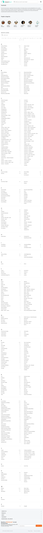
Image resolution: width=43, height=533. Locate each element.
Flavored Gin (3, 198)
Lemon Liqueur (3, 273)
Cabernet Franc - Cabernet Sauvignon (7, 157)
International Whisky (27, 244)
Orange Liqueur (3, 332)
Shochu (25, 422)
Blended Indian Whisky (28, 72)
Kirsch (25, 263)
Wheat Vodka (26, 488)
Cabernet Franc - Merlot (5, 133)
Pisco (2, 351)
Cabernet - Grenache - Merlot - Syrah (7, 162)
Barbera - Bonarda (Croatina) (28, 75)
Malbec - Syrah (26, 296)
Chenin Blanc (3, 121)
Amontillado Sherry (4, 64)
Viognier (2, 475)
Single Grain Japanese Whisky (6, 428)
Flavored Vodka (3, 189)
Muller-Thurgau (26, 293)
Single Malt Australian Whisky (6, 420)
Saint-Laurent (26, 434)
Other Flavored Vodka (4, 331)
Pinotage (2, 368)
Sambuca (25, 405)
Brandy (2, 73)
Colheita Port (3, 154)
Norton (25, 324)
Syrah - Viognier (26, 404)
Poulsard (25, 357)
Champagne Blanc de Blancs (5, 118)
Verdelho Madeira (27, 477)
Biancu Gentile (26, 87)
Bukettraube (26, 93)
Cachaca (2, 159)
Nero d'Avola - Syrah (27, 323)
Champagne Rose (4, 112)
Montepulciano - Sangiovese (5, 305)
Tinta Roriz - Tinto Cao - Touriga (29, 453)
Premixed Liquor (3, 354)
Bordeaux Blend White (4, 90)
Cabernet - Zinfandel (27, 130)
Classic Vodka (3, 107)
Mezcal (2, 281)
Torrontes (2, 459)
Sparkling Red (26, 419)
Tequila (2, 450)
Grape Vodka (26, 217)
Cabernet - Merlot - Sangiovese (6, 130)
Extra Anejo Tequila (4, 181)
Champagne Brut (4, 109)
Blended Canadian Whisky (5, 81)
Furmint (25, 203)
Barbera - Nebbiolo (27, 76)
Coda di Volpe (26, 162)
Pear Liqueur (26, 360)
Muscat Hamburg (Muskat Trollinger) (30, 310)
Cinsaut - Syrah (26, 157)
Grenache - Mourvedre (4, 225)
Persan (25, 363)
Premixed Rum (26, 359)
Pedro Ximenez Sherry (4, 357)
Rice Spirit (2, 391)
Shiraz (2, 422)
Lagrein (25, 273)
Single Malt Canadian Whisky (28, 408)
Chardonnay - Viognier (27, 122)
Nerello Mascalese (4, 323)
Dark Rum (2, 173)
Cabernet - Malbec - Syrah (28, 112)
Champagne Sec (26, 121)
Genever (25, 211)
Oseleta (25, 335)
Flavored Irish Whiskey (27, 201)
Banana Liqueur (26, 85)
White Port (26, 492)
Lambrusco (26, 271)
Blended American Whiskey (5, 85)
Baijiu (2, 87)
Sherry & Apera (3, 423)
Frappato (25, 198)
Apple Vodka (26, 61)
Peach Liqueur (26, 343)
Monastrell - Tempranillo (28, 304)
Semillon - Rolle (26, 428)
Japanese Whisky (4, 254)
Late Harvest (26, 270)
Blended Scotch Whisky (5, 76)
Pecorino (25, 348)
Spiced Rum (3, 431)
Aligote (25, 50)
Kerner (2, 263)
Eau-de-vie (26, 181)
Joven (2, 255)
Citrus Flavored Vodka (4, 128)
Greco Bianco (3, 228)
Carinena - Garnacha (4, 142)
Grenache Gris (26, 229)
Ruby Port (25, 380)
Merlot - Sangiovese (4, 290)
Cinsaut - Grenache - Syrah (28, 156)
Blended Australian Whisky (5, 93)
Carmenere (26, 100)
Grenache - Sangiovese (28, 225)
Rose (2, 383)
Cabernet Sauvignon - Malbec (6, 153)
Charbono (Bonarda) (27, 109)
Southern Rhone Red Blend (5, 414)
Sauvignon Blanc (3, 411)
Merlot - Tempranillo (27, 302)
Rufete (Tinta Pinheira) (28, 394)
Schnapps (25, 414)
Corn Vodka (26, 101)
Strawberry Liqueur (27, 426)
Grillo (25, 220)
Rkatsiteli (25, 389)
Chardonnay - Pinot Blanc (28, 148)
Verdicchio (25, 472)
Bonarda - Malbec (27, 90)
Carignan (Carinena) (4, 148)
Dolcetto (25, 173)
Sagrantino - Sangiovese (28, 432)
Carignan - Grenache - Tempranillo (29, 116)
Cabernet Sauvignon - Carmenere (29, 115)
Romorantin (26, 391)
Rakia (2, 394)
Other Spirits (26, 331)
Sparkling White (3, 419)
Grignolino (25, 214)
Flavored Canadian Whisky (28, 189)
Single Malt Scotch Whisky (5, 402)
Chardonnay (3, 101)
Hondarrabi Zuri (26, 236)
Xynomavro (3, 499)
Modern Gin (3, 284)
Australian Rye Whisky (4, 62)
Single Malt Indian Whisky (5, 426)
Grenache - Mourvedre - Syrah (6, 217)
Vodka (2, 472)
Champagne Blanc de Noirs (5, 150)
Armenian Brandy (4, 50)
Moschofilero (26, 307)
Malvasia (25, 281)
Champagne (3, 104)
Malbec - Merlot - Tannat (5, 310)
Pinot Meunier (26, 368)
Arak (25, 47)
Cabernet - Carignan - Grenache (6, 160)
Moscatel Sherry (26, 305)
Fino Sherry (26, 195)
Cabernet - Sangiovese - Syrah (29, 113)
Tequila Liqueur (3, 454)
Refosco (25, 379)
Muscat (2, 296)
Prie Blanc (25, 369)
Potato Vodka (3, 363)
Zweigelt (25, 506)
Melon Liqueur (26, 301)
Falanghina (25, 194)
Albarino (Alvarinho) (4, 56)
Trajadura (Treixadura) (27, 456)
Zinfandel (2, 506)
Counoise (25, 165)
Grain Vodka (3, 220)
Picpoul (25, 354)
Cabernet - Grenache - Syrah (28, 125)
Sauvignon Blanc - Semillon (5, 437)
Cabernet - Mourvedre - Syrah (29, 104)
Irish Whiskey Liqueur (27, 247)
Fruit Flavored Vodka (4, 194)
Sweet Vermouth (27, 416)
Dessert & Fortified (4, 171)
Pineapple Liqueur (27, 366)
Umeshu (2, 465)
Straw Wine (3, 440)
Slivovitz (25, 402)
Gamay (2, 214)
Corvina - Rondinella (27, 131)
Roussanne (26, 383)
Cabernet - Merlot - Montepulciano (29, 127)
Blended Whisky (3, 79)
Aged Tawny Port (4, 53)
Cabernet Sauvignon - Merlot (6, 115)
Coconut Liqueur (27, 160)
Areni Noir (25, 62)
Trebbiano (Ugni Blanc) (27, 450)
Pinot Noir (2, 342)
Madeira (2, 292)
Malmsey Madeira (4, 307)
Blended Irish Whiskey (4, 82)
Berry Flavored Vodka (4, 88)
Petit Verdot (3, 366)
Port (2, 343)
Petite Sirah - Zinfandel (5, 360)
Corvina (25, 103)
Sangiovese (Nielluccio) (5, 410)
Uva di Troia (26, 465)
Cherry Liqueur (26, 124)
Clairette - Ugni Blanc (27, 159)
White (2, 489)
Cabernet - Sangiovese (5, 131)
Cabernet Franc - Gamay (28, 139)
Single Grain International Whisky (29, 431)
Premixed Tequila (4, 362)
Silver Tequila (3, 405)
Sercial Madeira (26, 429)
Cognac (2, 103)
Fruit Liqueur (3, 191)
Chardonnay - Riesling (27, 150)
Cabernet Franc (3, 113)
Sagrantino (26, 407)
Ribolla (25, 377)
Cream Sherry (3, 156)
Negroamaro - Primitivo (28, 321)
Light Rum (2, 271)
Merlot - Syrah (26, 292)
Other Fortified (3, 335)
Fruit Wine (25, 197)
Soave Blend (26, 425)
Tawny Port (3, 456)
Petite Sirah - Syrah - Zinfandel (29, 365)
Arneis (2, 59)
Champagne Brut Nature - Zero (6, 139)
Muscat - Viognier (27, 308)
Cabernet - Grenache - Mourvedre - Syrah (31, 133)
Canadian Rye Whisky (4, 147)
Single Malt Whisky (4, 407)
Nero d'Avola (3, 321)
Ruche (25, 388)
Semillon (25, 420)
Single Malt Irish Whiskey (5, 416)
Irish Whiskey (3, 244)
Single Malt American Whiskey (6, 417)
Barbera (2, 84)
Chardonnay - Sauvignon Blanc (29, 151)
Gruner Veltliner (3, 223)
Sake (25, 401)
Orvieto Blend (26, 334)
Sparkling (2, 404)
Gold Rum (2, 211)
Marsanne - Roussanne (5, 304)
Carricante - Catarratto (28, 119)
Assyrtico (25, 64)
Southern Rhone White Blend (6, 429)
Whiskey (2, 488)
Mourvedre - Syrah (27, 286)
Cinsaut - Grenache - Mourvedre (29, 154)
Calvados (2, 124)
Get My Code (38, 525)
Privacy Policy (30, 530)
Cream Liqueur (3, 119)
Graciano (25, 223)
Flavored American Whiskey (5, 195)
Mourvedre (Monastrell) (5, 295)
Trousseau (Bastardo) (27, 457)
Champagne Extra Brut (4, 136)
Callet (25, 142)
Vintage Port (3, 477)
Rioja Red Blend (3, 388)
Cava (2, 125)
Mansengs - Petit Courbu (28, 298)
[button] (21, 2)
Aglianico (2, 58)
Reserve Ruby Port (27, 382)
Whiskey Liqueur (26, 491)
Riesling (2, 385)
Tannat (2, 457)
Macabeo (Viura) (3, 308)
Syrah (2, 413)
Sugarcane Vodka (27, 440)
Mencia (2, 298)
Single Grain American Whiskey (29, 423)
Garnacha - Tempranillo (28, 222)
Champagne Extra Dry (27, 145)
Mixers (2, 299)
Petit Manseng (26, 345)
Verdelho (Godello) (27, 478)
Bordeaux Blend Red (4, 75)
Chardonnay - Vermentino (28, 153)
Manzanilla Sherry (27, 283)
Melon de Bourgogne (4, 302)
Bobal (25, 84)
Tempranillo (3, 453)
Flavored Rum (3, 197)
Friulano (25, 192)
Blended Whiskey (27, 88)
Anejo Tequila (3, 47)
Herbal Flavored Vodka (27, 237)
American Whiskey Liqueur (5, 61)
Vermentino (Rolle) (4, 480)
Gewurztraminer (3, 222)
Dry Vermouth (26, 174)
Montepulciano (3, 289)
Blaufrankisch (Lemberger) (28, 79)
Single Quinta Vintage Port (28, 411)
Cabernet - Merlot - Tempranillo (6, 151)
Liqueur (2, 270)
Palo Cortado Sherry (27, 342)
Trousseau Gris (26, 459)
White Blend (3, 491)
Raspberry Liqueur (27, 376)
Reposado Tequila (4, 382)
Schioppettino (26, 437)
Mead (25, 284)
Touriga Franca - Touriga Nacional (29, 454)
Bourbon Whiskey (4, 72)
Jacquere (25, 255)
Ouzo (25, 332)
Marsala (25, 299)
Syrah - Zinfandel (27, 443)
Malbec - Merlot (26, 287)
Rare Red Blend (3, 386)
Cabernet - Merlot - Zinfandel (29, 128)
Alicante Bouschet (27, 58)
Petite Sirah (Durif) (4, 348)
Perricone (25, 362)
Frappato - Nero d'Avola (28, 200)
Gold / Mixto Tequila (4, 226)
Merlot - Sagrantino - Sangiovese (29, 289)
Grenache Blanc (26, 226)
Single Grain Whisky (4, 434)
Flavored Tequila (3, 200)
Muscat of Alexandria (27, 295)
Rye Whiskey (3, 380)
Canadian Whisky (4, 110)
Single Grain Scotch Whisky (5, 432)
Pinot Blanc (3, 359)
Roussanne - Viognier (27, 386)
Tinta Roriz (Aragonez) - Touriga (29, 451)
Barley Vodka (26, 78)
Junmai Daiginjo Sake (27, 254)
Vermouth (2, 478)
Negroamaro (26, 318)
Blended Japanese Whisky (5, 78)
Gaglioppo (25, 228)
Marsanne (2, 293)
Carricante (25, 118)
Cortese (2, 145)
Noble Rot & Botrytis (4, 318)
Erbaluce (25, 183)
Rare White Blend (4, 389)
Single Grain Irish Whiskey (28, 413)
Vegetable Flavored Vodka (28, 475)
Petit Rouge (26, 351)
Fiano (25, 191)
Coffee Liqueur (3, 122)
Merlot (2, 283)
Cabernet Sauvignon (4, 100)
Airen (25, 56)
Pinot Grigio (3, 345)
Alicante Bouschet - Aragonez (29, 59)
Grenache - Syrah (4, 219)
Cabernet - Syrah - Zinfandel (28, 107)
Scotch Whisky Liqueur (28, 417)
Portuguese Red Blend (4, 365)
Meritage (2, 301)
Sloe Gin (25, 410)
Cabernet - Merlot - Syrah (5, 127)
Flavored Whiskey (4, 192)
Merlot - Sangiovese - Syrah (28, 290)
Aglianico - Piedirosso (27, 53)
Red (1, 376)
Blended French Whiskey (28, 81)
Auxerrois (25, 65)
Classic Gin (3, 106)
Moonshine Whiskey (4, 287)
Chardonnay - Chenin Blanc (28, 147)
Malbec (2, 286)
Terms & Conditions (37, 530)
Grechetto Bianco (27, 219)
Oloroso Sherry (3, 334)
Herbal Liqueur (3, 236)
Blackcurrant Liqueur (27, 73)
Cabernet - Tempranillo (5, 163)
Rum (2, 379)
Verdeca (25, 480)
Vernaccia (25, 481)
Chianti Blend (3, 116)
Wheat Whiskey (26, 489)
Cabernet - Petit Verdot (28, 106)
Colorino (25, 163)
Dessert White (26, 171)
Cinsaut (25, 110)
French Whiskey (3, 201)
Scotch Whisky (3, 401)
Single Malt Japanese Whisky (5, 408)
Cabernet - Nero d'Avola (28, 136)
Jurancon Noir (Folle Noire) (28, 257)
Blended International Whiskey (29, 82)
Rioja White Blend (27, 385)
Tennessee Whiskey (4, 451)
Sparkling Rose (3, 425)
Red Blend (2, 377)
